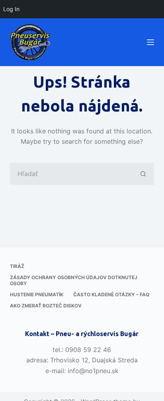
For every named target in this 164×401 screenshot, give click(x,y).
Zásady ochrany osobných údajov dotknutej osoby (73, 280)
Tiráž (17, 266)
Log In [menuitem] (11, 9)
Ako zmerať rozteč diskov (46, 306)
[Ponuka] (150, 42)
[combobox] (71, 174)
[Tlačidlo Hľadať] (143, 173)
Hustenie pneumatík (36, 294)
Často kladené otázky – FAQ (111, 294)
